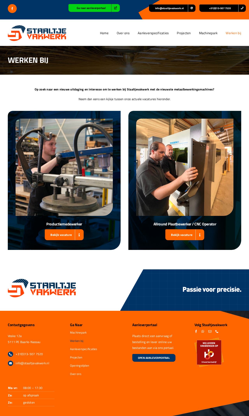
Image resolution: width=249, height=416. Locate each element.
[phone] (216, 331)
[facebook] (12, 8)
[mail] (209, 331)
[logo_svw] (37, 27)
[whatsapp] (203, 331)
